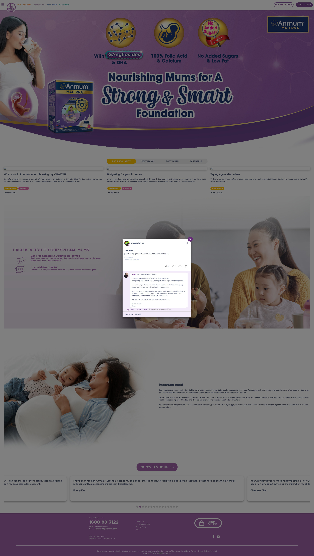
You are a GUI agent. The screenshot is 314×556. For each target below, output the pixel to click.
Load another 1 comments (133, 314)
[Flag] (186, 266)
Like (132, 309)
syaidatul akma (137, 243)
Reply (139, 309)
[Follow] (187, 243)
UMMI (134, 274)
